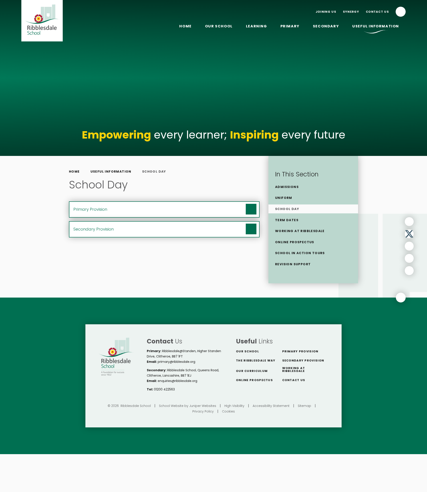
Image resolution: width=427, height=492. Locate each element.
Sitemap (304, 406)
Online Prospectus (254, 380)
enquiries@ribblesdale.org (177, 381)
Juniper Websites (202, 406)
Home (74, 171)
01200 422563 (164, 389)
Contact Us (377, 12)
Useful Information (111, 171)
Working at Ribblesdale (293, 369)
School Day (154, 171)
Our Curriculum (252, 371)
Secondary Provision (303, 360)
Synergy (351, 12)
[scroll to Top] (401, 297)
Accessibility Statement (271, 406)
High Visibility (234, 406)
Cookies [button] (228, 411)
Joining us (326, 12)
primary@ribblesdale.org (176, 361)
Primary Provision (300, 351)
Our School (247, 351)
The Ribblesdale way (256, 360)
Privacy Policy (203, 411)
